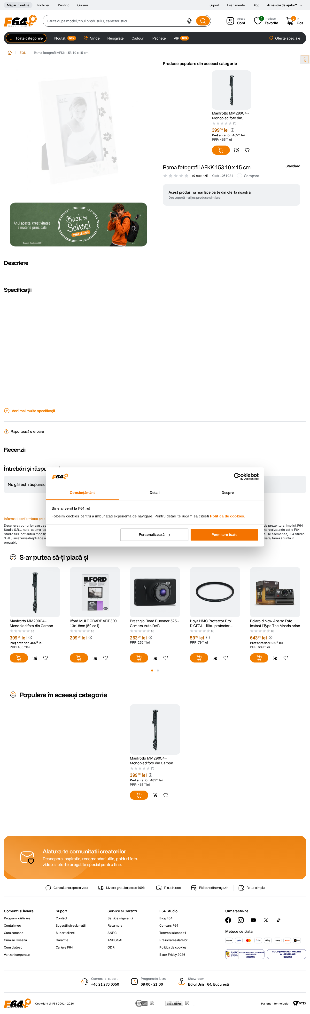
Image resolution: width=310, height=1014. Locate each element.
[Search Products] (203, 20)
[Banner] (78, 224)
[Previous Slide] (10, 687)
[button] (189, 20)
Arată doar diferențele (28, 530)
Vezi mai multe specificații (33, 410)
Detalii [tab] (155, 493)
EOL (23, 52)
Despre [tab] (228, 493)
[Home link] (10, 52)
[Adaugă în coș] (221, 150)
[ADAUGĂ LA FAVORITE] (247, 150)
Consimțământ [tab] (82, 493)
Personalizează (151, 535)
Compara (251, 175)
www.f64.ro (87, 621)
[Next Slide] (300, 687)
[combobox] (127, 21)
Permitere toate (224, 535)
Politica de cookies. (227, 516)
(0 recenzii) (200, 175)
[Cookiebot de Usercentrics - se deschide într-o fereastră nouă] (237, 476)
